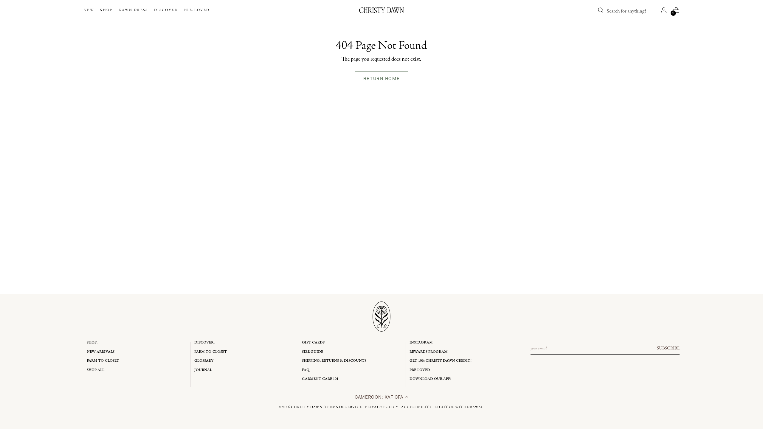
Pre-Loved (420, 369)
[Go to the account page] (664, 10)
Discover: (204, 342)
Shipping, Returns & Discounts (334, 360)
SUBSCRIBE (668, 348)
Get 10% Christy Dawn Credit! (441, 360)
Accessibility (416, 407)
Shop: (92, 342)
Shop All (95, 369)
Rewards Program (429, 351)
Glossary (203, 360)
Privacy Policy (381, 407)
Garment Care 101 (320, 378)
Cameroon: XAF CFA (380, 397)
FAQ (305, 369)
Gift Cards (313, 342)
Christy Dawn (306, 407)
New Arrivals (100, 351)
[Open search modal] (600, 10)
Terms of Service (343, 407)
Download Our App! (430, 378)
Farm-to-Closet (103, 360)
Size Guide (312, 351)
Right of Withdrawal (459, 407)
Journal (203, 369)
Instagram (421, 342)
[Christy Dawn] (381, 10)
